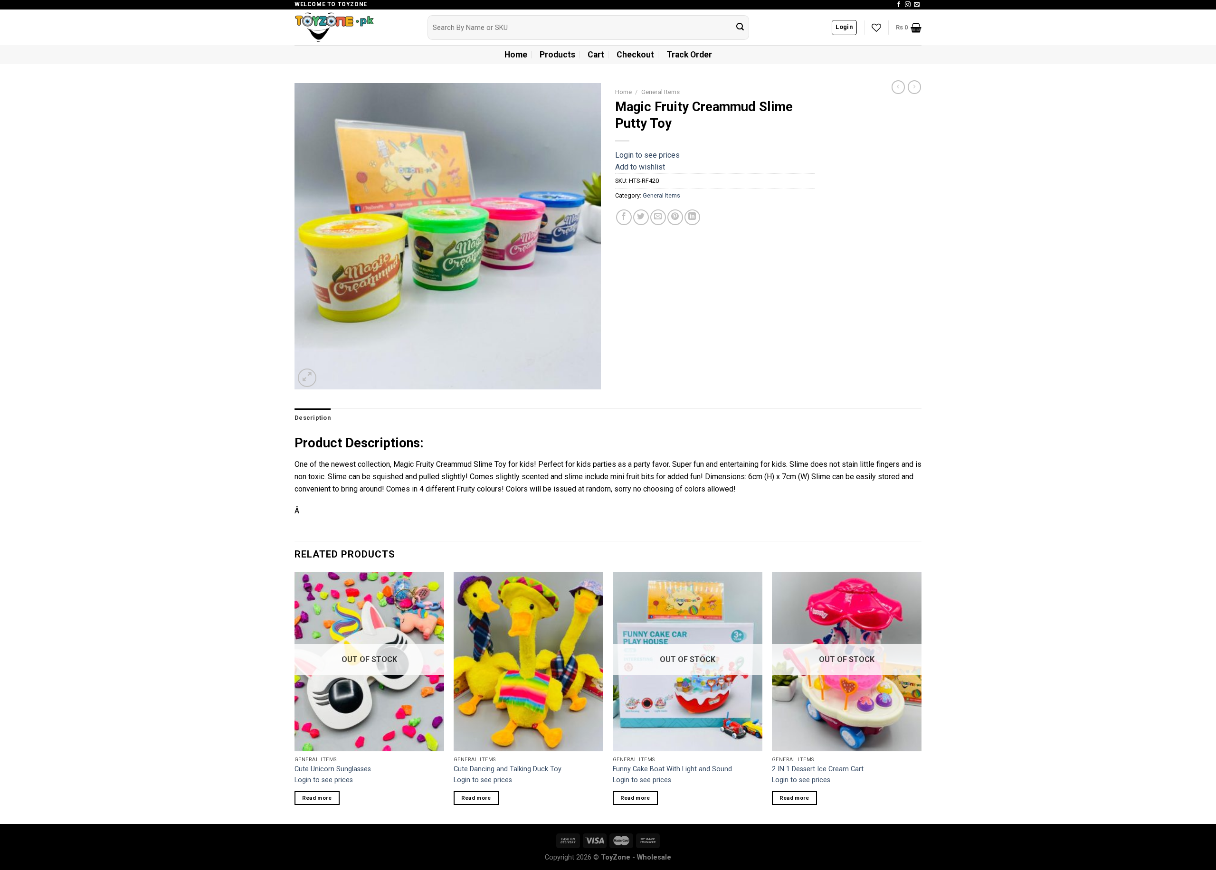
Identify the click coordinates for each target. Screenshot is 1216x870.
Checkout (635, 54)
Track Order (689, 54)
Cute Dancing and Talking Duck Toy (507, 769)
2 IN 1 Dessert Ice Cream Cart (818, 769)
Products (557, 54)
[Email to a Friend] (658, 217)
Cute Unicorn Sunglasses (332, 769)
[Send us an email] (917, 4)
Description (312, 417)
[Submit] (740, 27)
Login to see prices (647, 155)
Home (515, 54)
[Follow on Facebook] (899, 4)
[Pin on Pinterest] (675, 217)
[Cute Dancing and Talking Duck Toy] (528, 661)
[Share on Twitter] (641, 217)
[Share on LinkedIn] (692, 217)
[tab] (312, 417)
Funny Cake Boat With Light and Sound (672, 769)
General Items (660, 91)
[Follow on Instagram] (908, 4)
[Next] (921, 697)
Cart (596, 54)
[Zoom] (307, 378)
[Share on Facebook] (624, 217)
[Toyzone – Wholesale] (353, 27)
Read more (317, 797)
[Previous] (295, 697)
